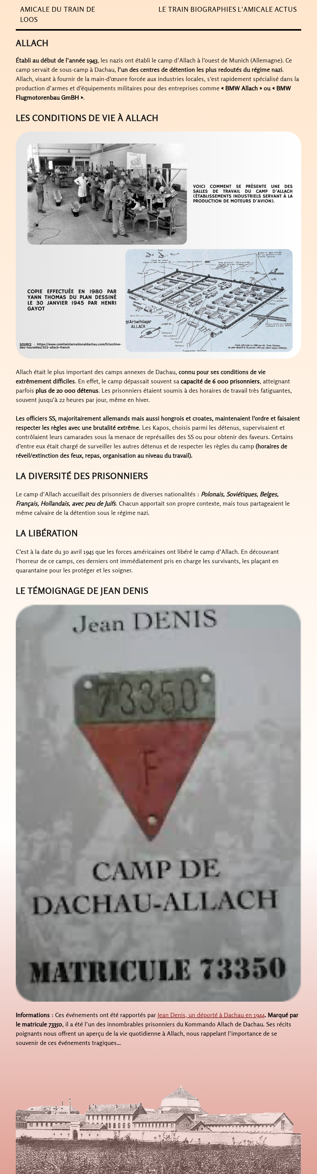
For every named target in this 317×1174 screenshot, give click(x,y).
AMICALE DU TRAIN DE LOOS (57, 14)
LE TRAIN (173, 9)
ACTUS (286, 9)
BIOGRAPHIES (213, 9)
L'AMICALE (255, 9)
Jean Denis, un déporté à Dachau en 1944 (211, 1015)
